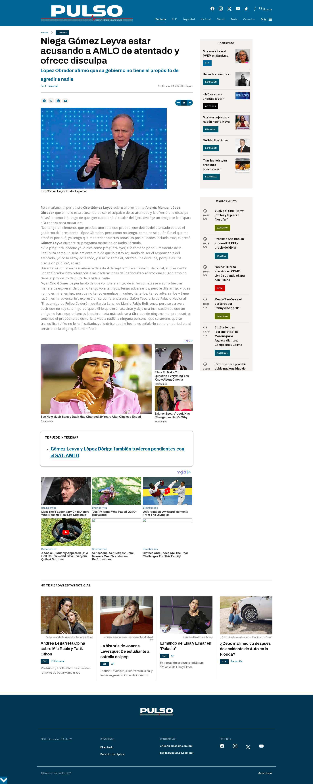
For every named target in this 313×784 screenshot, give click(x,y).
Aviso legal (265, 773)
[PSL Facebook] (212, 9)
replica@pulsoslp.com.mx (176, 752)
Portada (160, 19)
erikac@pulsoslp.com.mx (176, 745)
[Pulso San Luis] (87, 13)
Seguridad (189, 19)
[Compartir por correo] (65, 100)
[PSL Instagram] (221, 9)
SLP (174, 19)
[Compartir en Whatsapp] (58, 100)
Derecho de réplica (112, 754)
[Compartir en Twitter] (51, 100)
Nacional (206, 19)
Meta (234, 19)
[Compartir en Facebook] (44, 100)
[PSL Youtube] (238, 9)
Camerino (249, 19)
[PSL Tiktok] (246, 9)
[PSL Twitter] (229, 9)
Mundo (221, 19)
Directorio (106, 747)
